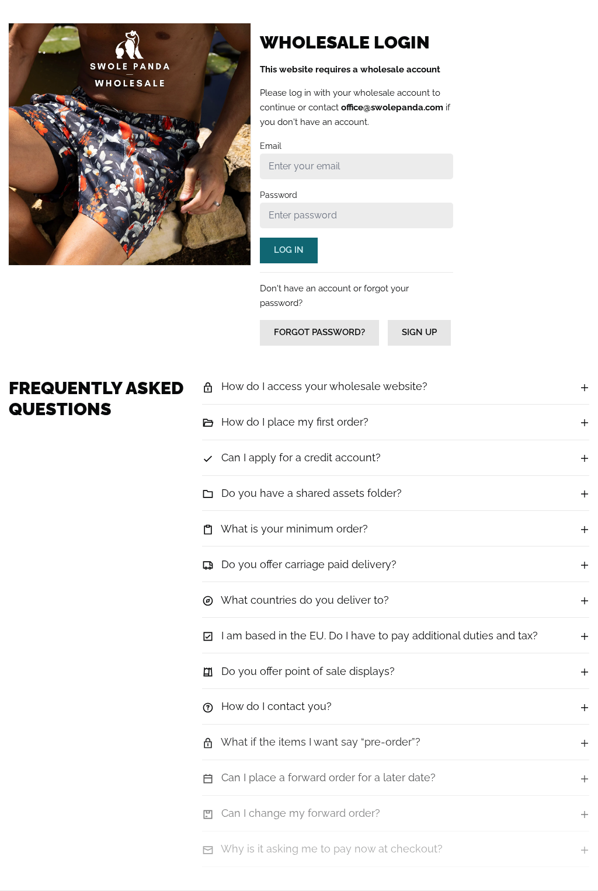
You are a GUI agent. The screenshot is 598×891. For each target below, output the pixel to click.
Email (270, 146)
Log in (289, 250)
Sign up (419, 332)
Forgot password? (319, 332)
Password (278, 195)
